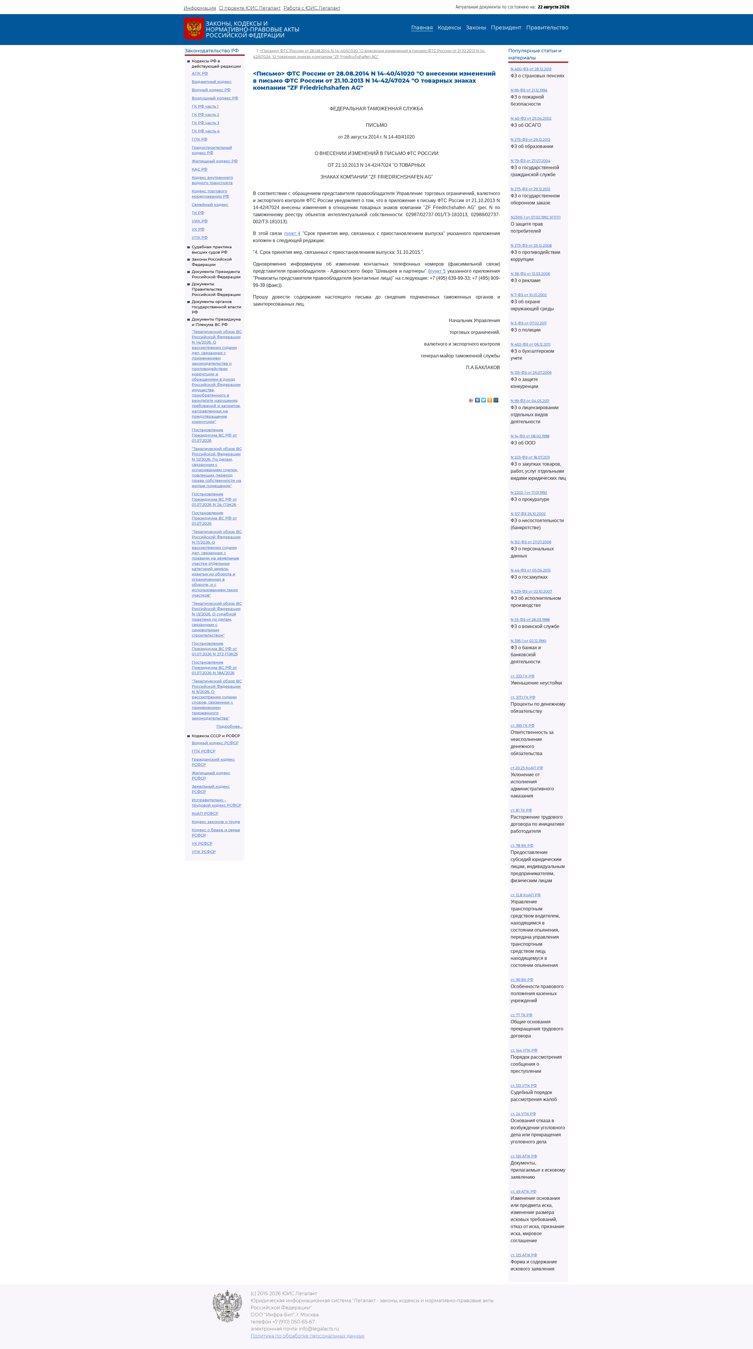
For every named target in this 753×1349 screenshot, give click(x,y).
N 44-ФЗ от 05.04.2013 (531, 570)
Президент (506, 27)
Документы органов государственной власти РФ (216, 306)
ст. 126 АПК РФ (524, 1156)
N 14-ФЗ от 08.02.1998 (530, 436)
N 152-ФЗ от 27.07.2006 (531, 542)
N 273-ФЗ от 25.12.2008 (531, 245)
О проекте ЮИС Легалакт (250, 8)
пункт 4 (292, 233)
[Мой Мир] (496, 398)
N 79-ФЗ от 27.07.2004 (530, 161)
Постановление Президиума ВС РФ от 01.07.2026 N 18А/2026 (214, 667)
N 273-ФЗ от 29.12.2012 (530, 139)
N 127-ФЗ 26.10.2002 (528, 514)
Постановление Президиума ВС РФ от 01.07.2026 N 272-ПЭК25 (215, 648)
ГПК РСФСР (203, 751)
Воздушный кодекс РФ (215, 98)
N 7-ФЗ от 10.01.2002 (529, 295)
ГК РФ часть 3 (205, 122)
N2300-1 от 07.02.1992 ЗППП (536, 217)
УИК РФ (200, 221)
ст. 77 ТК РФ (521, 1015)
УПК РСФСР (204, 851)
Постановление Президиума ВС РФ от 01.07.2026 (214, 435)
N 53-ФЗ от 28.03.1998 (530, 619)
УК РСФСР (202, 843)
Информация (200, 8)
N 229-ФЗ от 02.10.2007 (531, 591)
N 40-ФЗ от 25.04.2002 (531, 118)
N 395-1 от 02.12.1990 (528, 641)
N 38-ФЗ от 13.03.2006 (530, 274)
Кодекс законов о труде (216, 821)
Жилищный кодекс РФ (215, 161)
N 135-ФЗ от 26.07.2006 (531, 372)
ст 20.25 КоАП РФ (527, 768)
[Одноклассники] (490, 398)
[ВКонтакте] (477, 398)
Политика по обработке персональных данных (307, 1336)
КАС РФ (199, 169)
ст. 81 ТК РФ (521, 810)
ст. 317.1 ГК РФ (523, 697)
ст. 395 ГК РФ (522, 725)
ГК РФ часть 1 (205, 106)
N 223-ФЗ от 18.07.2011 (530, 457)
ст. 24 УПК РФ (523, 1114)
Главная (422, 27)
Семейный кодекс (210, 204)
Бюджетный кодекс (211, 81)
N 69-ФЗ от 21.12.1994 (529, 90)
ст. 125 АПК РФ (524, 1255)
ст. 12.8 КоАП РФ (526, 895)
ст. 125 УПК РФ (524, 1085)
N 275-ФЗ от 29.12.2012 (530, 189)
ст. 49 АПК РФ (523, 1191)
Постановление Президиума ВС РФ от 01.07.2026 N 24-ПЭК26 (214, 499)
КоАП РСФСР (205, 813)
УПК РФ (200, 237)
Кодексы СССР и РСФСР (216, 735)
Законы (476, 27)
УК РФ (198, 229)
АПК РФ (200, 73)
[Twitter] (484, 398)
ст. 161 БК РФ (522, 979)
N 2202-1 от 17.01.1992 (529, 492)
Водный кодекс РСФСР (215, 742)
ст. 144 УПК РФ (524, 1050)
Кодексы (449, 27)
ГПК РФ (199, 139)
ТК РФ (198, 212)
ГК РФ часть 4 (206, 131)
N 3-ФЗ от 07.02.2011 (529, 323)
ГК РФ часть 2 (205, 114)
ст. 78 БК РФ (522, 845)
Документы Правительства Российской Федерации (216, 289)
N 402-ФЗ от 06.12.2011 (530, 344)
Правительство (547, 27)
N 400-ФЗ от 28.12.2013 (531, 69)
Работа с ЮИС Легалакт (312, 8)
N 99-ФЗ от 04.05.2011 (530, 401)
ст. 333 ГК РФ (522, 676)
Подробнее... (229, 726)
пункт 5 (438, 271)
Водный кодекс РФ (211, 89)
